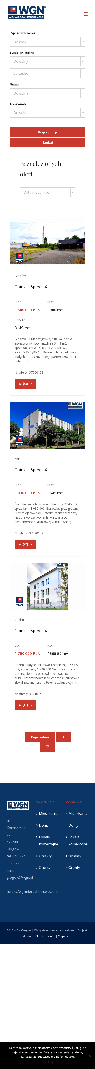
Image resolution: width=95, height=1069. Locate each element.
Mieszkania (48, 813)
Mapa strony (66, 936)
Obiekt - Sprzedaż (31, 286)
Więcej (23, 384)
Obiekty (45, 855)
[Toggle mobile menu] (86, 14)
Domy (44, 825)
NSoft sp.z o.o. (45, 936)
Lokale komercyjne (48, 841)
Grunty (44, 867)
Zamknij (47, 1062)
